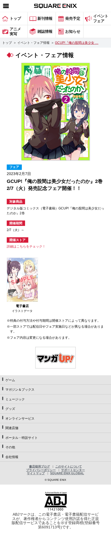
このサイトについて (68, 466)
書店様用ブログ (39, 466)
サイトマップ (36, 473)
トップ (7, 43)
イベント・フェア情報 (33, 43)
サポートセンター (73, 470)
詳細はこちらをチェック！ (26, 246)
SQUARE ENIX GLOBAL (67, 473)
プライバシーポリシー (41, 470)
